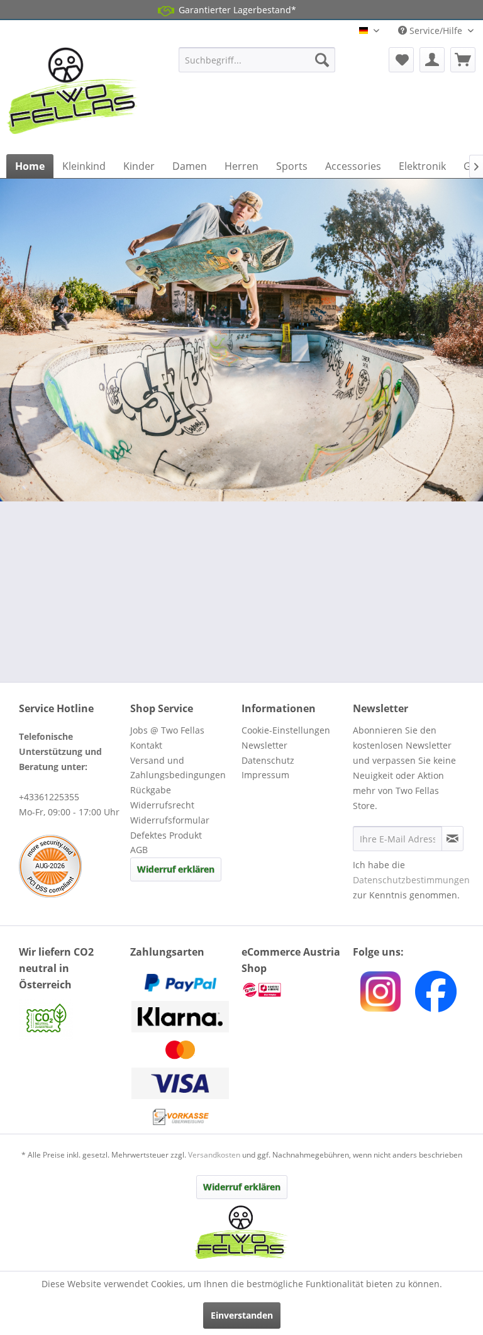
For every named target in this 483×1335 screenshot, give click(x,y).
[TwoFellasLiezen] (436, 991)
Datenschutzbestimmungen (411, 880)
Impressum (265, 775)
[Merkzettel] (401, 59)
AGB (139, 850)
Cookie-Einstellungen (286, 730)
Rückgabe (150, 790)
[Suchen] (322, 59)
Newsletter (264, 745)
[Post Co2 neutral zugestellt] (71, 1019)
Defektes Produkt (166, 835)
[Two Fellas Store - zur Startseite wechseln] (73, 97)
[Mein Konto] (432, 59)
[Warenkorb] (462, 59)
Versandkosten (214, 1154)
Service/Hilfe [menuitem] (436, 30)
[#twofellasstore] (380, 991)
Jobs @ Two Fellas (167, 730)
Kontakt (146, 745)
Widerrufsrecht (162, 805)
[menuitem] (257, 59)
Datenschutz (268, 760)
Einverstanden (242, 1315)
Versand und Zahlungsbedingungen (178, 767)
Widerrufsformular (169, 820)
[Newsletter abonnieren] (452, 838)
